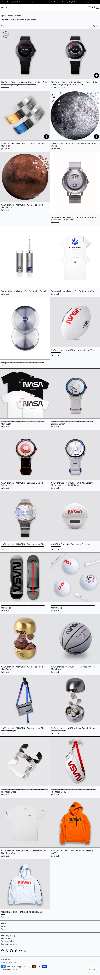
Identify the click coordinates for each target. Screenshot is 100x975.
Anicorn (4, 7)
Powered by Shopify (8, 962)
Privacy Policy (7, 941)
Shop (3, 923)
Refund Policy (7, 938)
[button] (93, 7)
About (4, 926)
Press (3, 929)
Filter (3, 26)
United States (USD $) (9, 969)
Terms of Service (9, 944)
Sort (95, 26)
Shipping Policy (8, 935)
